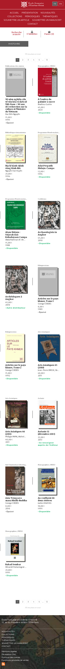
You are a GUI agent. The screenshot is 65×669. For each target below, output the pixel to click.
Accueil (14, 12)
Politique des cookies (11, 657)
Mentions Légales (9, 651)
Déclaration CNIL (9, 654)
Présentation (30, 12)
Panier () (49, 34)
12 (47, 60)
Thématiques (8, 640)
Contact (33, 24)
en (60, 4)
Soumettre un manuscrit (47, 20)
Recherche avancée (17, 33)
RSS (3, 664)
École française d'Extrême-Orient (32, 4)
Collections (8, 634)
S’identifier (32, 34)
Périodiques (8, 637)
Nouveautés (48, 12)
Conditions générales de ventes (15, 660)
